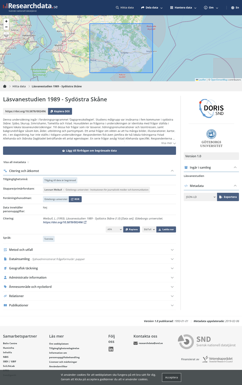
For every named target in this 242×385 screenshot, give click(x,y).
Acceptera (171, 377)
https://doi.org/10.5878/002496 (63, 222)
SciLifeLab (9, 366)
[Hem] (7, 86)
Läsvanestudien (194, 176)
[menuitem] (124, 7)
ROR (76, 200)
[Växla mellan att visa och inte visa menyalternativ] (161, 7)
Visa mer (167, 143)
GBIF (13, 361)
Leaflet (202, 79)
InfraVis (7, 352)
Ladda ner (168, 229)
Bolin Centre (10, 343)
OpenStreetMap (219, 79)
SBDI (5, 361)
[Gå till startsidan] (30, 8)
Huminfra (8, 347)
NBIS (6, 357)
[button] (6, 21)
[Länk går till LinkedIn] (111, 349)
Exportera (230, 197)
